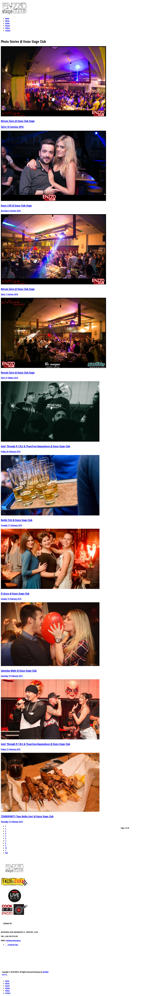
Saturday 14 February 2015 (12, 676)
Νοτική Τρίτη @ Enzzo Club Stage (18, 372)
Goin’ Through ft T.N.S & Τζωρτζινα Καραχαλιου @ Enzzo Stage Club (35, 446)
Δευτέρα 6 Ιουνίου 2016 (11, 210)
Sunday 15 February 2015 (11, 598)
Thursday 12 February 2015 (12, 821)
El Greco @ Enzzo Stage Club (15, 593)
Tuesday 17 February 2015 (11, 525)
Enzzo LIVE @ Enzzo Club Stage (16, 205)
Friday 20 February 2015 (10, 451)
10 (6, 848)
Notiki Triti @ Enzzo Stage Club (16, 520)
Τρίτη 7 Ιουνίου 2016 (9, 294)
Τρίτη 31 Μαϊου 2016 (9, 377)
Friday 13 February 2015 (10, 749)
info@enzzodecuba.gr (13, 940)
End (6, 853)
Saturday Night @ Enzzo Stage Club (19, 670)
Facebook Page (12, 944)
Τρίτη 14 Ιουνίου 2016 (12, 127)
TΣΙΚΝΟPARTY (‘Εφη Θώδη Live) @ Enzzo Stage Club (27, 816)
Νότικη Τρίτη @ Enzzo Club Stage (18, 121)
